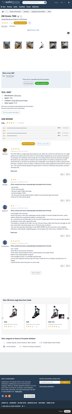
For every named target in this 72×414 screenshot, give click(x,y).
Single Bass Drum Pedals (38, 11)
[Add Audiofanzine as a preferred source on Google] (29, 396)
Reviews (9, 7)
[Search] (45, 2)
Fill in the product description (11, 112)
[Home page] (2, 11)
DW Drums (23, 19)
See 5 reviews (36, 272)
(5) (12, 23)
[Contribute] (29, 22)
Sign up (65, 382)
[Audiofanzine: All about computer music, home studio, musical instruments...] (11, 2)
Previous (3, 318)
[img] (6, 23)
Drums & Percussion (15, 11)
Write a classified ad (42, 83)
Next (68, 318)
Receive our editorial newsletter (49, 378)
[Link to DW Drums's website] (18, 16)
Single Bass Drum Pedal (9, 19)
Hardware (26, 11)
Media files (35, 7)
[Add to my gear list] (21, 16)
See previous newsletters (46, 386)
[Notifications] (69, 2)
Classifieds (22, 7)
